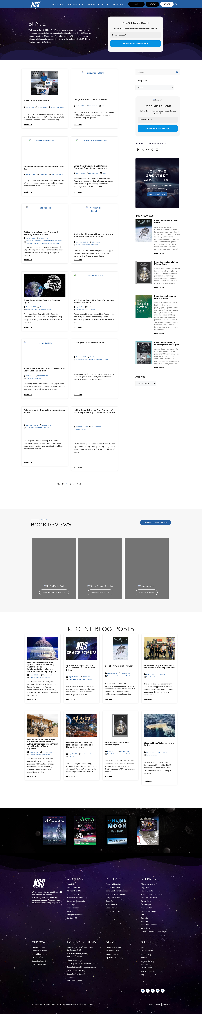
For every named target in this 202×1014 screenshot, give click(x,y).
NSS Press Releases (35, 677)
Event (57, 107)
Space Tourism (103, 359)
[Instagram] (152, 149)
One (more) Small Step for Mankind (90, 99)
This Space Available (91, 244)
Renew (152, 4)
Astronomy (79, 429)
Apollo (53, 107)
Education (29, 243)
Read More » (159, 253)
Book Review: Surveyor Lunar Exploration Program (167, 343)
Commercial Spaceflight (53, 240)
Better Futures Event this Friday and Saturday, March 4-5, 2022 (41, 233)
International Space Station (46, 243)
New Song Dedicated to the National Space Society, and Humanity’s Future (79, 744)
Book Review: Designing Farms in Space (165, 297)
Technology (59, 174)
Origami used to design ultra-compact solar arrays (44, 411)
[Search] (177, 72)
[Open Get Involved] (83, 4)
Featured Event (77, 679)
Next (79, 484)
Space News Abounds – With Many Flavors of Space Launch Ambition (44, 369)
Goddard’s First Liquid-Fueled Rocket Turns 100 (44, 167)
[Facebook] (137, 149)
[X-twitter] (142, 149)
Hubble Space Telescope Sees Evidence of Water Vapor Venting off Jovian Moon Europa (94, 411)
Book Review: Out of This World (166, 221)
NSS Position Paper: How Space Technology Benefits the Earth (94, 301)
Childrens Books (146, 592)
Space (62, 107)
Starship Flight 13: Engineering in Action (159, 744)
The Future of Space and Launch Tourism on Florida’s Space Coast (159, 666)
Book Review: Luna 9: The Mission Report (166, 263)
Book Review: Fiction (100, 592)
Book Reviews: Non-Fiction (125, 676)
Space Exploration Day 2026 (36, 100)
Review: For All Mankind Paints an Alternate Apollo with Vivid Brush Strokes (94, 235)
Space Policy (34, 309)
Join (136, 4)
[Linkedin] (157, 149)
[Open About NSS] (124, 4)
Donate (167, 4)
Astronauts (29, 240)
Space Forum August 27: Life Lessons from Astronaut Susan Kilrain (80, 667)
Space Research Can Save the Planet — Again (42, 301)
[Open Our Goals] (62, 4)
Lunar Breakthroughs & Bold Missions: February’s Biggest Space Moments (91, 167)
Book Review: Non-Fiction (54, 592)
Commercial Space (40, 240)
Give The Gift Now (157, 194)
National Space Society (83, 309)
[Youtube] (147, 149)
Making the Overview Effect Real (89, 342)
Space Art (71, 756)
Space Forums (87, 679)
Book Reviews (111, 676)
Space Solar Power (45, 309)
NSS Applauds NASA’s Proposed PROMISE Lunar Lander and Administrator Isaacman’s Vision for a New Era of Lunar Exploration (42, 744)
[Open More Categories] (107, 4)
